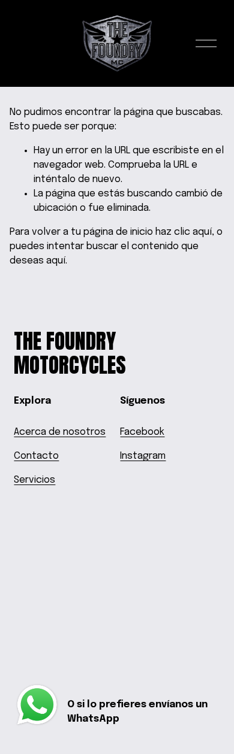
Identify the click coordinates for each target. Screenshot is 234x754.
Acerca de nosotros (60, 432)
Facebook (142, 432)
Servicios (34, 480)
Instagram (143, 456)
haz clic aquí (183, 232)
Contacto (36, 456)
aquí (55, 261)
